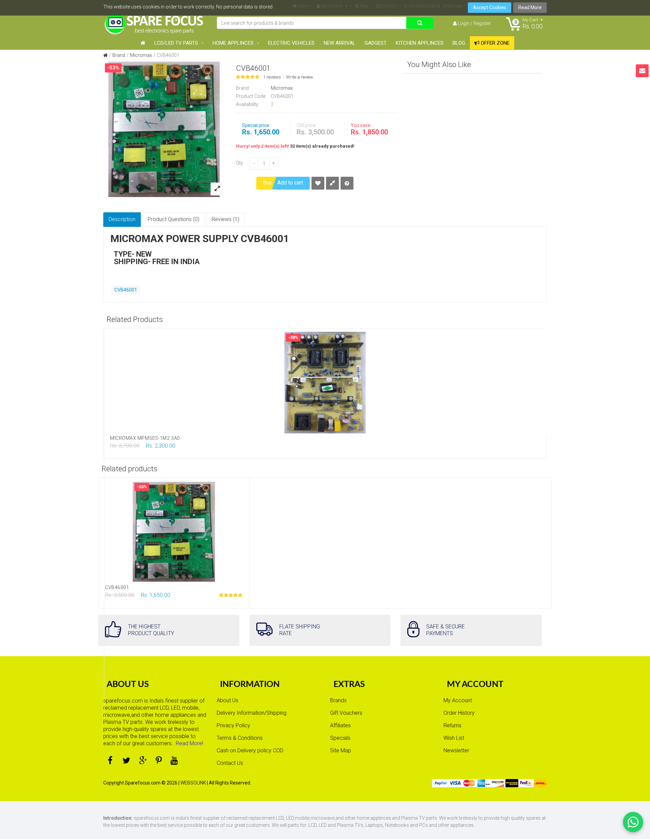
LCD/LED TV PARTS (176, 43)
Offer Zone (494, 43)
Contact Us (230, 763)
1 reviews (272, 77)
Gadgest (376, 43)
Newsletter (456, 750)
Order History (459, 713)
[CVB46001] (164, 129)
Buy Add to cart (283, 182)
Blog (459, 43)
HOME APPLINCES (233, 43)
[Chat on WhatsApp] (633, 822)
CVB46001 (168, 55)
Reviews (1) (225, 219)
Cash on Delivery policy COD (250, 750)
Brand (118, 55)
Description (122, 219)
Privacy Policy (233, 725)
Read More (530, 7)
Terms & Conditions (240, 738)
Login (464, 23)
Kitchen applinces (419, 43)
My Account (457, 700)
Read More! (189, 743)
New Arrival (339, 43)
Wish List (453, 738)
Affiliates (340, 725)
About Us (227, 700)
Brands (338, 700)
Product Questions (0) (173, 219)
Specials (340, 738)
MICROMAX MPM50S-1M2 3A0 (145, 438)
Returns (452, 725)
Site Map (340, 750)
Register (482, 23)
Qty (239, 163)
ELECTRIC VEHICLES (291, 43)
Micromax (141, 55)
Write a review (299, 77)
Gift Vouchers (346, 713)
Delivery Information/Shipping (251, 713)
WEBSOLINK (193, 783)
